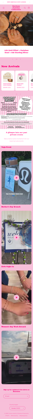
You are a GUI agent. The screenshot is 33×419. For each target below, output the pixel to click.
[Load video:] (17, 178)
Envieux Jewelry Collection (15, 413)
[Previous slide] (13, 59)
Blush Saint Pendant (20, 84)
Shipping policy (24, 415)
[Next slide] (20, 59)
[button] (4, 8)
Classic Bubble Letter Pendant (7, 84)
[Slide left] (13, 94)
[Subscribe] (28, 396)
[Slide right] (20, 94)
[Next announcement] (30, 2)
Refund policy (14, 415)
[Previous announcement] (3, 2)
